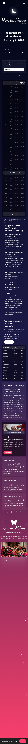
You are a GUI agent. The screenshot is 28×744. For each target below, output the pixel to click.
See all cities (9, 342)
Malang (5, 370)
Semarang (6, 364)
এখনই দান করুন (8, 452)
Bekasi (5, 375)
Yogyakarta (6, 373)
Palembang (6, 367)
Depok (5, 378)
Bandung (5, 356)
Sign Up (23, 741)
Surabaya (5, 353)
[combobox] (14, 69)
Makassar (5, 361)
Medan (5, 359)
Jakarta (5, 350)
